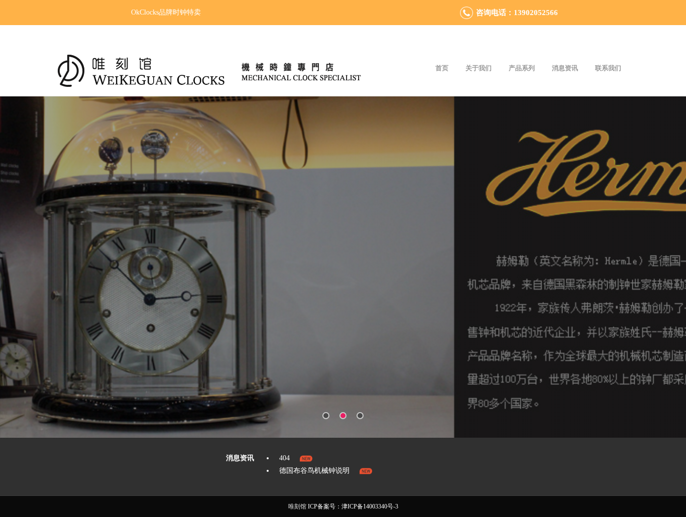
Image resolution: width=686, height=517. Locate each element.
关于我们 (479, 68)
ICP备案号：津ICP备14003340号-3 (353, 506)
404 (284, 458)
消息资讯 (565, 68)
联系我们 (608, 68)
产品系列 (522, 68)
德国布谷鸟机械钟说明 (314, 470)
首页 (441, 68)
